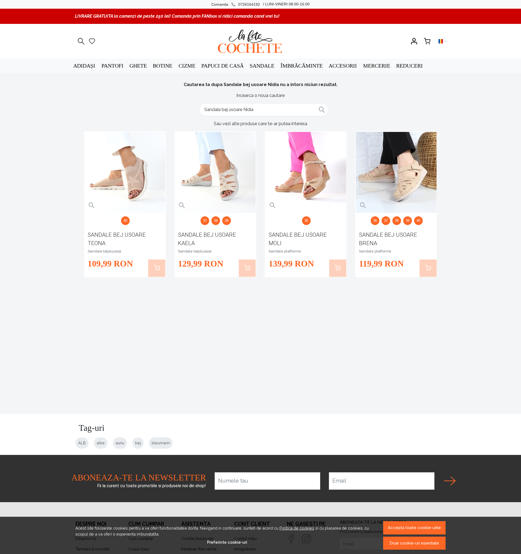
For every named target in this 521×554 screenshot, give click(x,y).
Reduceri (409, 66)
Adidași (84, 66)
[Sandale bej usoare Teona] (124, 172)
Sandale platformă (285, 251)
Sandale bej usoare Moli (298, 239)
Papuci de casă (222, 66)
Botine (162, 66)
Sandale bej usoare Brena (388, 239)
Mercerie (376, 66)
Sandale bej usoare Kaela (207, 239)
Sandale (262, 66)
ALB (82, 443)
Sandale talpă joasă (104, 251)
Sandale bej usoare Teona (117, 239)
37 (205, 221)
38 (216, 221)
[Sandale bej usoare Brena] (396, 172)
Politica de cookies (296, 528)
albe (101, 443)
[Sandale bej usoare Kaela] (215, 172)
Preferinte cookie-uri (227, 542)
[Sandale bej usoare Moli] (305, 172)
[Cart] (427, 41)
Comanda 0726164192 (235, 4)
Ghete (138, 66)
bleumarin (161, 443)
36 (306, 221)
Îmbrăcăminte (302, 66)
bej (138, 443)
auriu (120, 443)
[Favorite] (92, 41)
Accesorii (343, 66)
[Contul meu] (414, 41)
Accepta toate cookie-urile (414, 527)
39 (226, 221)
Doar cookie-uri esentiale (414, 543)
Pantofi (112, 66)
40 (125, 221)
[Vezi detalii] (91, 205)
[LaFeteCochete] (250, 41)
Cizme (187, 66)
